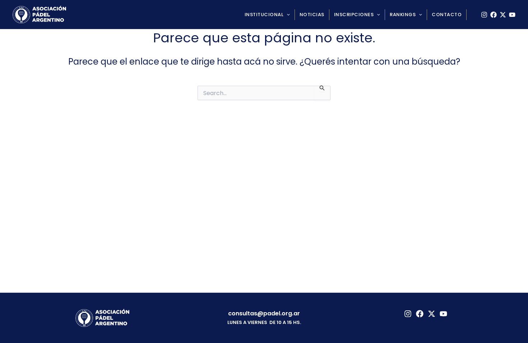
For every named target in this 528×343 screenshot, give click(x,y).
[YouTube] (512, 14)
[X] (503, 14)
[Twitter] (431, 314)
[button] (286, 14)
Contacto (447, 14)
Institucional (264, 14)
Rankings (403, 14)
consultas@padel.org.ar (264, 313)
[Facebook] (493, 14)
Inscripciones (354, 14)
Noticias (312, 14)
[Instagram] (484, 14)
